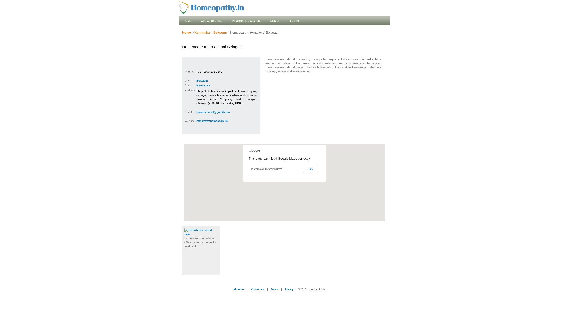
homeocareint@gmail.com (213, 112)
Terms (274, 289)
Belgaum (220, 32)
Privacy (289, 289)
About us (238, 289)
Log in (294, 21)
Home (187, 21)
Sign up (275, 21)
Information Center (246, 21)
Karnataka (202, 32)
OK (311, 169)
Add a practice (211, 21)
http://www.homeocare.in (212, 121)
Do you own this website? (266, 169)
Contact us (257, 289)
